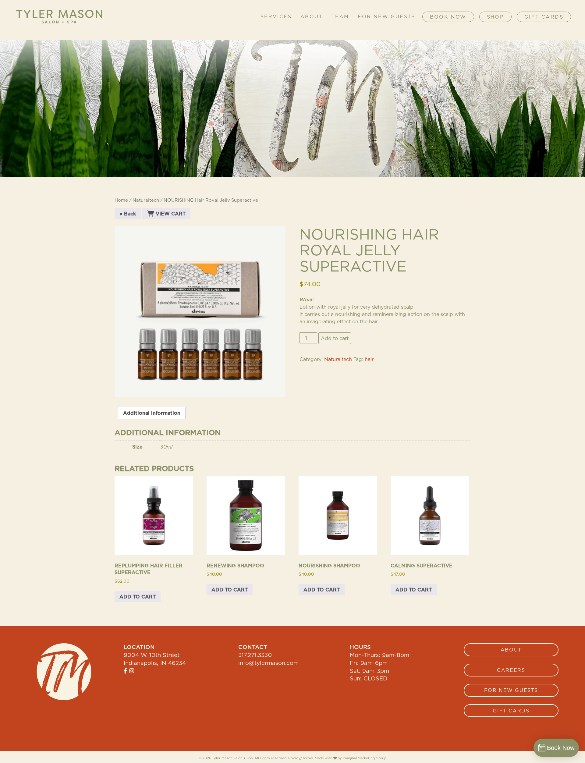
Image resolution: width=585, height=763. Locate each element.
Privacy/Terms (300, 758)
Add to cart (335, 338)
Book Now (448, 16)
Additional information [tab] (151, 413)
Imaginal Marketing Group (364, 758)
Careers (511, 670)
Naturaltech (146, 200)
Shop (495, 16)
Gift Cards (543, 16)
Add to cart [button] (137, 596)
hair (369, 359)
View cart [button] (170, 213)
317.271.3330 (255, 655)
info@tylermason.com (268, 663)
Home (121, 200)
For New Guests (386, 16)
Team (340, 16)
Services (276, 16)
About (311, 16)
